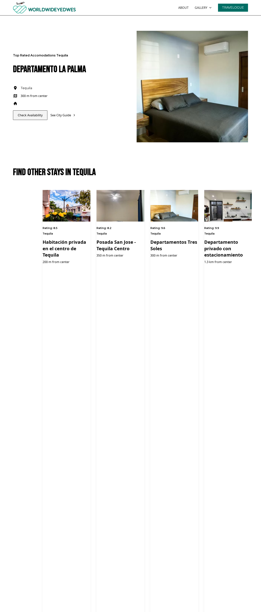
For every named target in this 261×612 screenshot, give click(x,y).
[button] (203, 7)
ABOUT (183, 8)
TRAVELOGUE (233, 7)
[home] (54, 7)
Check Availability (30, 115)
